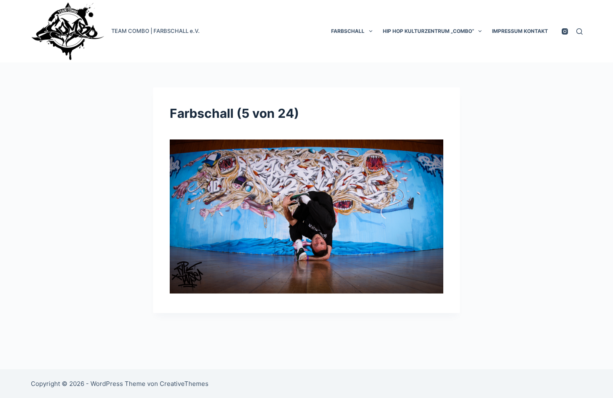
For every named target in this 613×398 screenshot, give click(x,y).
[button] (371, 31)
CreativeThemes (184, 384)
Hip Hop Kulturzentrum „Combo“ (428, 31)
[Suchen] (579, 31)
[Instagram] (565, 31)
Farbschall (347, 31)
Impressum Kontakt (520, 31)
